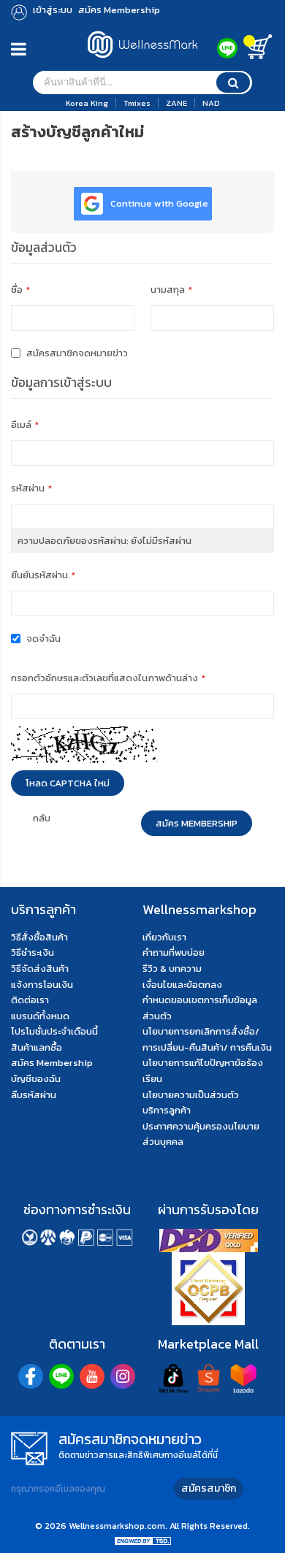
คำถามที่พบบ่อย (173, 952)
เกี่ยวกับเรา (164, 937)
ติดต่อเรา (30, 1000)
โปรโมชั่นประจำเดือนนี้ (54, 1031)
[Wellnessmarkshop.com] (142, 62)
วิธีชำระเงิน (32, 952)
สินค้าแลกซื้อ (36, 1047)
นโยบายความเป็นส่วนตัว (190, 1095)
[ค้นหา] (233, 82)
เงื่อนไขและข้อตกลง (182, 985)
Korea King (87, 103)
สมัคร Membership (52, 1063)
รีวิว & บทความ (172, 968)
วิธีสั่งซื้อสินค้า (39, 937)
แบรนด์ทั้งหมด (40, 1016)
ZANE (176, 103)
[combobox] (142, 82)
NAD (211, 103)
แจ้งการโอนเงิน (42, 985)
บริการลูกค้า (166, 1110)
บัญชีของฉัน (36, 1079)
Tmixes (137, 103)
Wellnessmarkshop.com (117, 1526)
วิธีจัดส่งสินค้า (40, 968)
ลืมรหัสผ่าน (33, 1095)
